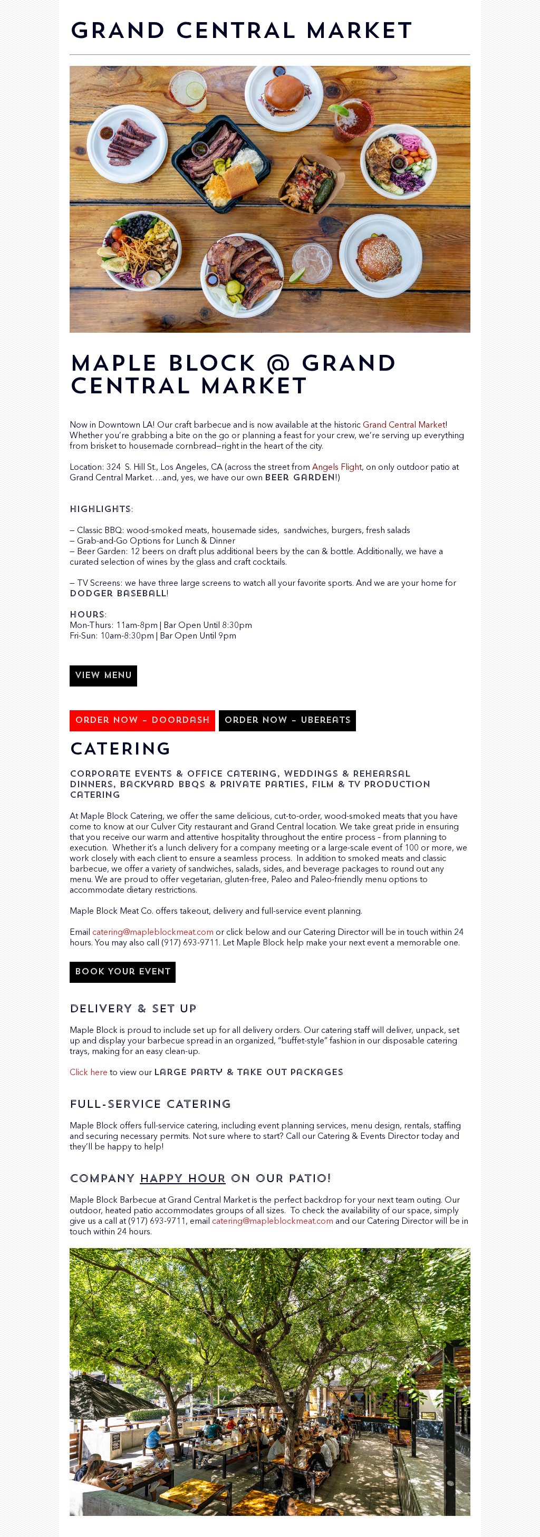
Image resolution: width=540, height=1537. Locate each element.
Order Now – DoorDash (142, 721)
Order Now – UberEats (287, 721)
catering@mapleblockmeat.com (153, 933)
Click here (89, 1073)
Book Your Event (122, 972)
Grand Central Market (404, 425)
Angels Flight (337, 467)
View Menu (103, 676)
